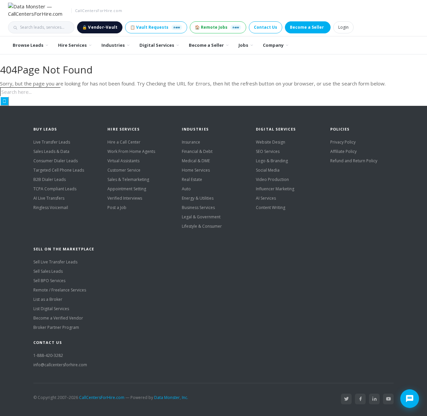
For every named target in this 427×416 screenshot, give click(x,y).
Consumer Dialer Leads (55, 161)
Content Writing (270, 207)
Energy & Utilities (198, 198)
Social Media (268, 170)
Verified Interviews (124, 198)
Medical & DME (196, 161)
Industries (113, 45)
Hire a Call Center (123, 142)
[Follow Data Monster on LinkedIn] (374, 399)
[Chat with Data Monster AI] (409, 398)
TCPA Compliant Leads (54, 189)
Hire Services (72, 45)
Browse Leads (28, 45)
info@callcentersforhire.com (60, 365)
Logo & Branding (272, 161)
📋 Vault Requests (155, 27)
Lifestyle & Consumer (202, 226)
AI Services (266, 198)
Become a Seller (307, 27)
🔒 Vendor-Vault (99, 27)
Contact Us (265, 27)
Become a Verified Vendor (58, 318)
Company (273, 45)
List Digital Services (51, 308)
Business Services (198, 207)
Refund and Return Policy (353, 161)
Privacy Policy (343, 142)
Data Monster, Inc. (171, 397)
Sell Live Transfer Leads (55, 262)
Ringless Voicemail (50, 207)
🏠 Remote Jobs (217, 27)
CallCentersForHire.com (101, 397)
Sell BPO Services (49, 280)
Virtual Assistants (123, 161)
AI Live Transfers (48, 198)
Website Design (270, 142)
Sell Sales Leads (48, 271)
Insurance (191, 142)
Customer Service (123, 170)
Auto (186, 189)
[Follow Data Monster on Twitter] (346, 399)
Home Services (196, 170)
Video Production (272, 179)
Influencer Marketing (275, 189)
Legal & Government (201, 217)
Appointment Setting (126, 189)
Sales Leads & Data (51, 151)
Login (343, 27)
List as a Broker (47, 299)
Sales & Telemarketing (128, 179)
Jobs (243, 45)
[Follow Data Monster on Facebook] (360, 399)
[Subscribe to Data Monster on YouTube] (388, 399)
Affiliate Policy (343, 151)
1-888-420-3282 (48, 355)
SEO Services (268, 151)
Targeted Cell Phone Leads (58, 170)
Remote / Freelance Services (59, 290)
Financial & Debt (197, 151)
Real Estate (192, 179)
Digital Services (156, 45)
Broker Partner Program (56, 327)
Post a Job (116, 207)
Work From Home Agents (131, 151)
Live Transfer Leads (51, 142)
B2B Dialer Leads (49, 179)
